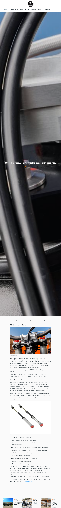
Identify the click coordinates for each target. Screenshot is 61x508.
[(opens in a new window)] (4, 9)
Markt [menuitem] (21, 9)
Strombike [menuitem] (33, 9)
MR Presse (30, 167)
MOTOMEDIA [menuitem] (40, 9)
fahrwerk (17, 489)
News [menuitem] (12, 9)
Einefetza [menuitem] (27, 9)
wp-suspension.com (28, 481)
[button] (16, 320)
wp (13, 489)
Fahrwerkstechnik (22, 489)
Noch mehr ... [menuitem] (47, 10)
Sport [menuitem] (16, 9)
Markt (31, 160)
